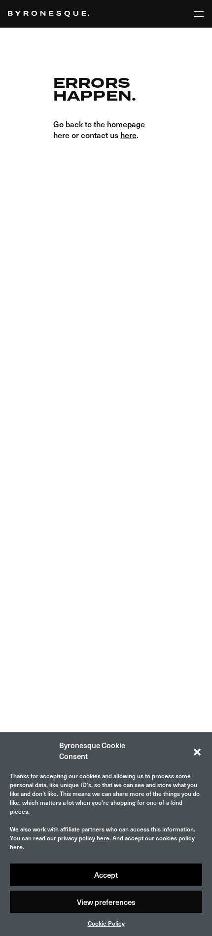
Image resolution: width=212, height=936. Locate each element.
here (103, 837)
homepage (126, 124)
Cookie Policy (106, 923)
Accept (106, 874)
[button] (197, 751)
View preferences (106, 902)
